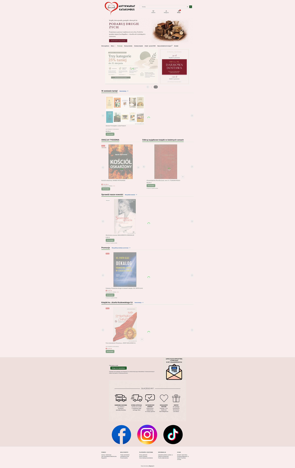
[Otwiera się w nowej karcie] (121, 434)
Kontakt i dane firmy (182, 454)
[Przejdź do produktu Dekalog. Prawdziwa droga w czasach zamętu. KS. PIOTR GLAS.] (125, 269)
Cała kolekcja (122, 91)
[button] (190, 6)
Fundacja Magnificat (182, 456)
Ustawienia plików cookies (165, 454)
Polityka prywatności (163, 456)
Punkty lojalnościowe (163, 458)
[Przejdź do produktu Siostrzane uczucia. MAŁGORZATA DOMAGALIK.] (125, 216)
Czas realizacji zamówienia (146, 458)
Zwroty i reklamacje (106, 454)
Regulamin (104, 458)
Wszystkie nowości (130, 194)
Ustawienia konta (124, 456)
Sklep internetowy (147, 466)
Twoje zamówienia (124, 454)
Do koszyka (110, 134)
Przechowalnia (124, 458)
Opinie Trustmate (181, 458)
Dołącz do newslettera (118, 368)
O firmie (179, 459)
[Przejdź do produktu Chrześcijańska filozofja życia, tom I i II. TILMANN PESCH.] (166, 161)
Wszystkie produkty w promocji (120, 247)
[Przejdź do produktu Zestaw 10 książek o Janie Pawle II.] (125, 109)
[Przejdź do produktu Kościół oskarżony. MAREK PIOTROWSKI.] (120, 161)
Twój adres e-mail (113, 365)
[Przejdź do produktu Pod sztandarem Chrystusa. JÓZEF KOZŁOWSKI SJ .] (125, 324)
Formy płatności (143, 454)
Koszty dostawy (143, 456)
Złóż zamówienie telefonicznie (108, 456)
